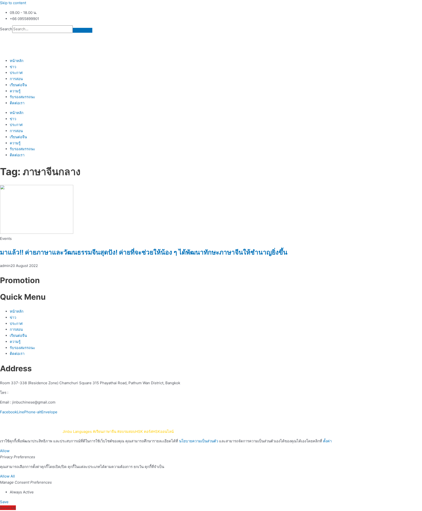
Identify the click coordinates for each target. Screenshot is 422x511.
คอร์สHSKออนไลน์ (159, 431)
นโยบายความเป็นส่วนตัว (225, 421)
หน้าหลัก (16, 60)
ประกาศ (16, 72)
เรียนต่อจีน (18, 85)
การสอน (16, 78)
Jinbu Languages (77, 431)
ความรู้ (15, 91)
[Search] (82, 30)
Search (6, 29)
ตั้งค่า (327, 441)
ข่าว (13, 66)
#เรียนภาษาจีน (104, 431)
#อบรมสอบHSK (130, 431)
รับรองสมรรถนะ (22, 97)
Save (4, 502)
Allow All (7, 476)
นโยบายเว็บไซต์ (190, 421)
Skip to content (13, 2)
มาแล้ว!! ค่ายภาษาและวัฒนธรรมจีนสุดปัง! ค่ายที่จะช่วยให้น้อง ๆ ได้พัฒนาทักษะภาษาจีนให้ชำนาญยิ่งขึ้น (143, 252)
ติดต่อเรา (17, 103)
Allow (5, 450)
